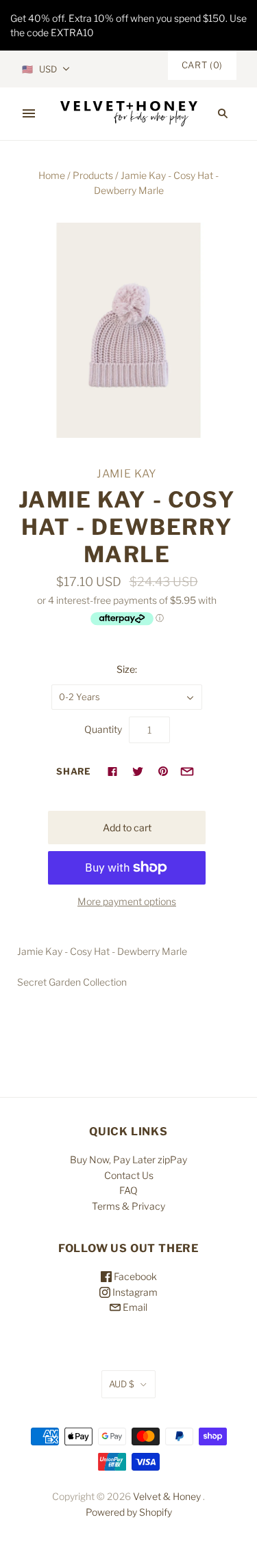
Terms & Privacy (128, 1206)
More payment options (126, 901)
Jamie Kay (127, 473)
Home (51, 175)
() (202, 64)
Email (134, 1307)
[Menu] (29, 113)
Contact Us (129, 1175)
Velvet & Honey (167, 1496)
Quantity (103, 729)
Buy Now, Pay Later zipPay (128, 1159)
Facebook (134, 1276)
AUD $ (121, 1383)
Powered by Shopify (129, 1512)
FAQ (128, 1190)
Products (93, 175)
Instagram (134, 1292)
